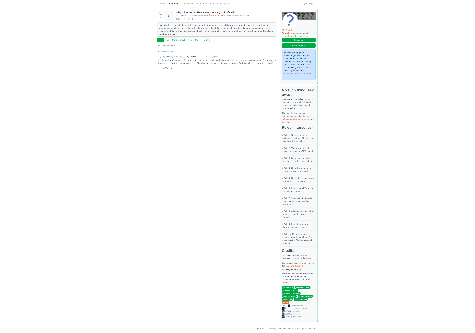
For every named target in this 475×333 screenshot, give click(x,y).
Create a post (298, 45)
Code (297, 328)
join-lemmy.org (309, 328)
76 (179, 19)
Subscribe (298, 40)
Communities (187, 3)
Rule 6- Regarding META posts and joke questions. (297, 189)
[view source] (192, 19)
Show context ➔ (165, 51)
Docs (290, 328)
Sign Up (312, 3)
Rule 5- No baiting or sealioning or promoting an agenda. (298, 179)
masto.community (168, 3)
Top (167, 40)
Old (196, 40)
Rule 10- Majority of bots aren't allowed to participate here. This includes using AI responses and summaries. (297, 238)
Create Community (217, 3)
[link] (184, 19)
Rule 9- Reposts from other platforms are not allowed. (295, 225)
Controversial (178, 40)
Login (304, 3)
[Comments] (169, 16)
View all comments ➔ (167, 45)
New (190, 40)
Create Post (201, 3)
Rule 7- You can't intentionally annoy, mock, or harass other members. (297, 201)
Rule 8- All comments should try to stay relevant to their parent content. (298, 214)
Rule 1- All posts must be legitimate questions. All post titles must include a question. (298, 138)
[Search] (299, 3)
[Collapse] (160, 57)
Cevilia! (308, 258)
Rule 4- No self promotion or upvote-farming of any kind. (296, 169)
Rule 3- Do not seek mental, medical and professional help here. (298, 159)
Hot (160, 40)
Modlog (285, 302)
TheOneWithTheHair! (293, 266)
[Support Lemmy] (229, 3)
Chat (206, 40)
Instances (282, 328)
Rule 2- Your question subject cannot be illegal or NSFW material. (298, 149)
